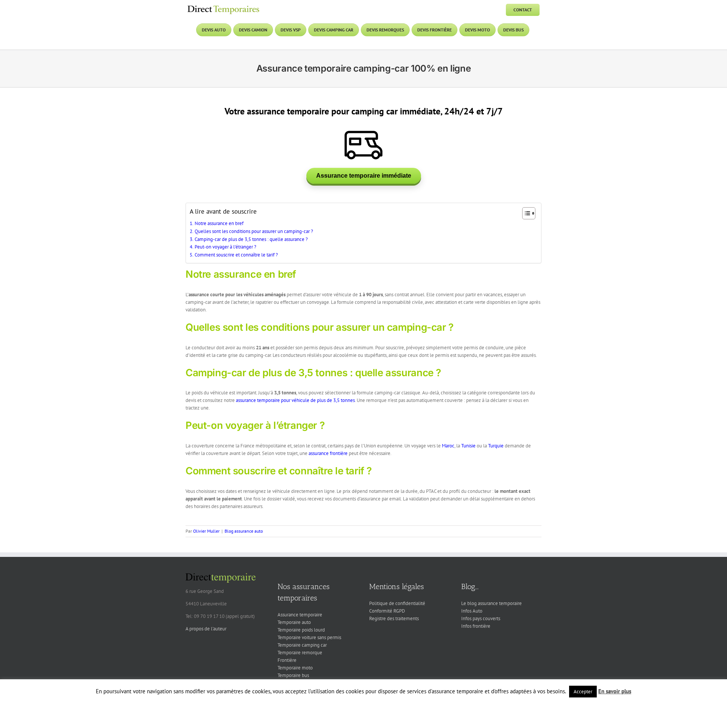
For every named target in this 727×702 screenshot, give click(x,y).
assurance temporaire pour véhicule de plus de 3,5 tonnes (295, 400)
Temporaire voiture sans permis (309, 637)
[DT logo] (223, 6)
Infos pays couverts (480, 618)
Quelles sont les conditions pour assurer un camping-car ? (254, 231)
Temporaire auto (294, 622)
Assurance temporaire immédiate (363, 175)
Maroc (448, 445)
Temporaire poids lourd (301, 630)
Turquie (496, 445)
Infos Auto (471, 611)
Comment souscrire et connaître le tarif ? (236, 255)
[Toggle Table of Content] (525, 213)
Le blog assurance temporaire (491, 603)
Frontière (287, 660)
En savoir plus (614, 691)
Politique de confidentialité (397, 603)
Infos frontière (475, 626)
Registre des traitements (394, 618)
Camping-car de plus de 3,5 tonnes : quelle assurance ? (251, 239)
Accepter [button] (583, 691)
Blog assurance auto (244, 531)
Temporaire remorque (300, 652)
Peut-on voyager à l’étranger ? (225, 247)
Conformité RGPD (387, 611)
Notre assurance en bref (219, 223)
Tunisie (468, 445)
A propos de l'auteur (206, 628)
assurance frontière (328, 453)
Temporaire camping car (302, 645)
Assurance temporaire (300, 614)
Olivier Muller (206, 531)
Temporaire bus (293, 675)
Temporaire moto (295, 667)
